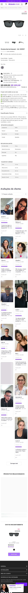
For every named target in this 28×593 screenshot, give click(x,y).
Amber (14, 542)
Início (2, 7)
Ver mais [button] (10, 228)
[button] (22, 35)
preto (14, 550)
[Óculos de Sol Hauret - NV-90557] (14, 534)
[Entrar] (22, 4)
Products (6, 7)
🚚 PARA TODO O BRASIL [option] (14, 1)
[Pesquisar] (6, 4)
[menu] (2, 4)
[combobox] (25, 194)
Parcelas (23, 87)
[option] (14, 23)
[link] (14, 514)
